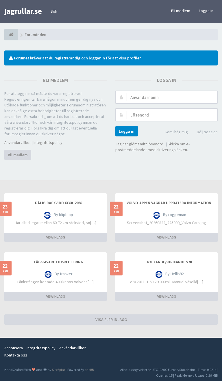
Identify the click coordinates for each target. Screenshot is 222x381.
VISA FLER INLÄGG (111, 319)
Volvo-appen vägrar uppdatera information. (169, 203)
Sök (54, 11)
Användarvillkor (17, 142)
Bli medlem (180, 10)
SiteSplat (58, 369)
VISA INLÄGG (55, 237)
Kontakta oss (15, 355)
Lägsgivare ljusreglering (58, 262)
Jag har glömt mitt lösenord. (139, 144)
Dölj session (207, 131)
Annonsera (13, 347)
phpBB (89, 369)
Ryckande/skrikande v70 (169, 262)
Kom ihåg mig (176, 131)
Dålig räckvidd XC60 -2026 (58, 203)
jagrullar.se (23, 11)
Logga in (206, 10)
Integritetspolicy (48, 142)
